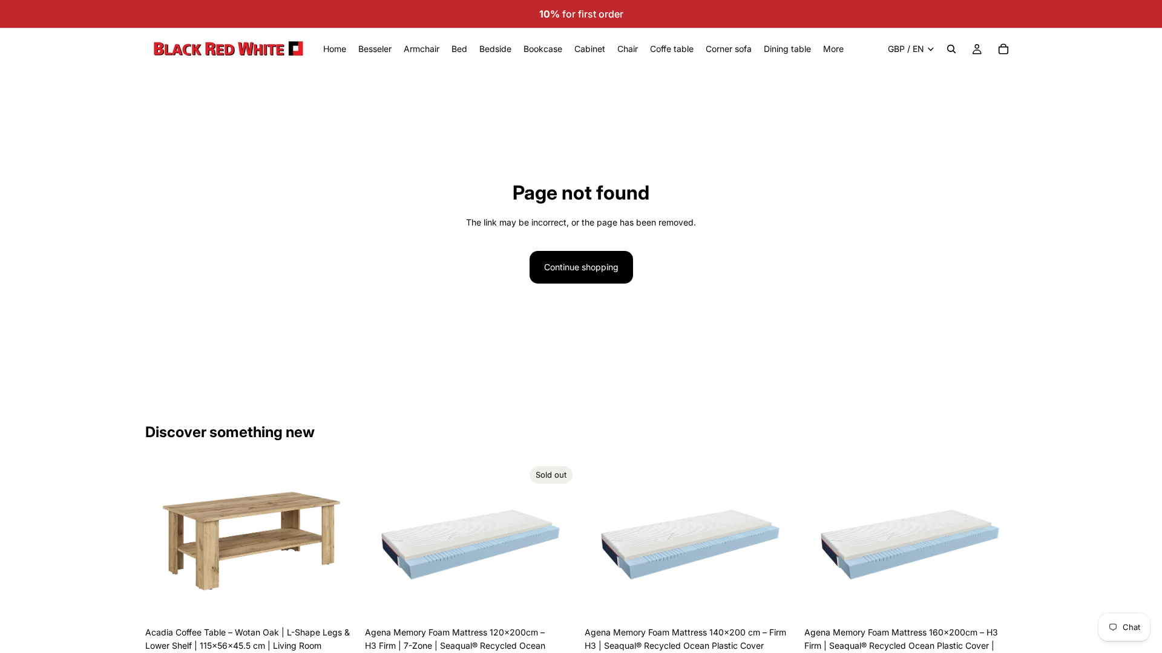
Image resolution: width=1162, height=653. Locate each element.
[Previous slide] (163, 541)
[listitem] (833, 49)
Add (349, 602)
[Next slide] (339, 541)
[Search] (951, 49)
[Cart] (1003, 49)
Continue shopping (581, 267)
